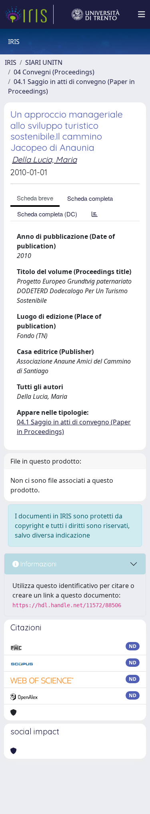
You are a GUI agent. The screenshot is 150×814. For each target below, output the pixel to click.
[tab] (94, 214)
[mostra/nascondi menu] (141, 14)
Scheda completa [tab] (90, 198)
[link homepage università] (95, 14)
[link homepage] (29, 14)
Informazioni (37, 564)
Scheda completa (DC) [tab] (47, 214)
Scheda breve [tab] (35, 198)
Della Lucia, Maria (44, 159)
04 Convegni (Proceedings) (54, 72)
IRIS (10, 62)
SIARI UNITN (43, 62)
